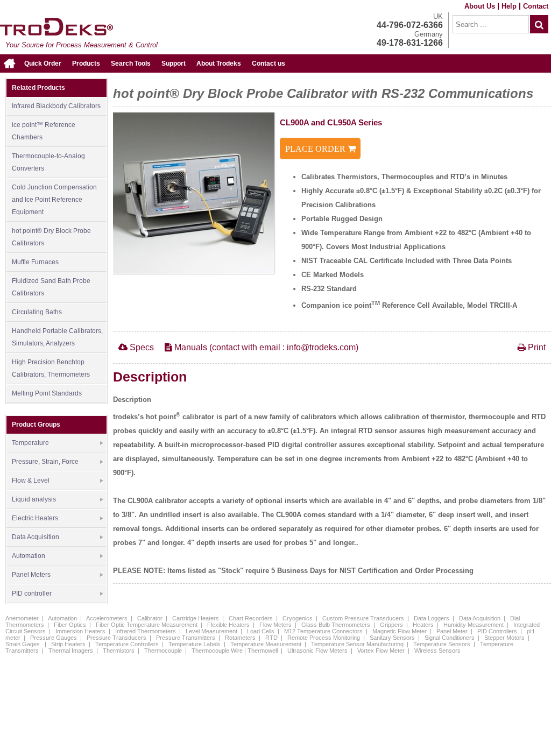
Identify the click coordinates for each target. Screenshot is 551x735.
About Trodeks (218, 63)
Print (536, 347)
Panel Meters (31, 574)
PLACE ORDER (316, 148)
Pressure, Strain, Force (45, 461)
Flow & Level (31, 480)
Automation (28, 556)
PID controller (32, 593)
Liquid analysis (34, 499)
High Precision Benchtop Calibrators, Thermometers (51, 368)
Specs (141, 347)
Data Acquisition (35, 537)
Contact (535, 6)
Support (173, 63)
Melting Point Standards (47, 393)
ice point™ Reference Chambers (43, 131)
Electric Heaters (35, 518)
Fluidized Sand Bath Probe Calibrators (51, 287)
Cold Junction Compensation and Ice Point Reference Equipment (54, 199)
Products (86, 63)
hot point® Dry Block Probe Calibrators (51, 237)
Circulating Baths (37, 312)
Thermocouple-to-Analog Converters (48, 162)
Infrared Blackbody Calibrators (56, 106)
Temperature (30, 443)
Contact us (268, 63)
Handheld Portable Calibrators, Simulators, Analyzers (57, 337)
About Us (479, 6)
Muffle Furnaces (35, 262)
